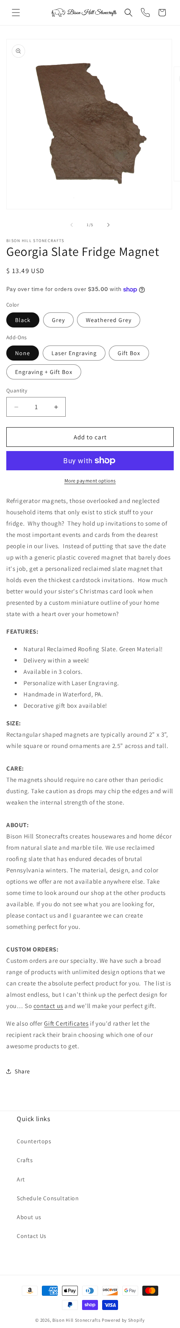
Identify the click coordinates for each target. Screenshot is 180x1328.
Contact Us (31, 1236)
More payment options (90, 480)
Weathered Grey (108, 320)
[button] (16, 12)
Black (23, 320)
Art (21, 1179)
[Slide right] (108, 225)
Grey (58, 320)
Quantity (16, 390)
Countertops (34, 1141)
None (22, 353)
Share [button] (22, 1071)
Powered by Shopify (123, 1320)
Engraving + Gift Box (43, 372)
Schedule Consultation (48, 1198)
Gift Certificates (66, 1023)
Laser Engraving (74, 353)
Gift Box (129, 353)
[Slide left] (71, 225)
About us (29, 1217)
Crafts (25, 1160)
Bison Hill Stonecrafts (76, 1320)
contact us (48, 1006)
